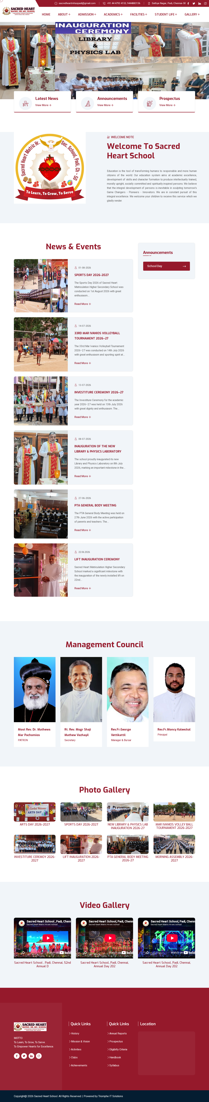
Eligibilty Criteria (118, 1049)
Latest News (46, 98)
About (63, 14)
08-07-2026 (85, 439)
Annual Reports (118, 1034)
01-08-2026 (85, 268)
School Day (154, 266)
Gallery (191, 14)
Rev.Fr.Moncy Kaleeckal (174, 729)
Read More (81, 304)
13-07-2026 (85, 385)
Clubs (74, 1057)
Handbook (115, 1057)
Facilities (137, 14)
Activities (76, 1049)
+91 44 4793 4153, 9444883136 (123, 3)
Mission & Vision (80, 1042)
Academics (112, 14)
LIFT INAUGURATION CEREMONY (97, 559)
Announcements (112, 98)
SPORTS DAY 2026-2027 (91, 275)
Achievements (79, 1065)
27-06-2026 (85, 498)
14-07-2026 (85, 326)
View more (42, 105)
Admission (86, 14)
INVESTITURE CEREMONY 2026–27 (98, 392)
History (75, 1034)
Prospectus (169, 98)
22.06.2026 (84, 552)
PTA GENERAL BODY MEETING (95, 505)
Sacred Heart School (45, 1096)
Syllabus (114, 1065)
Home (46, 14)
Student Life (164, 14)
